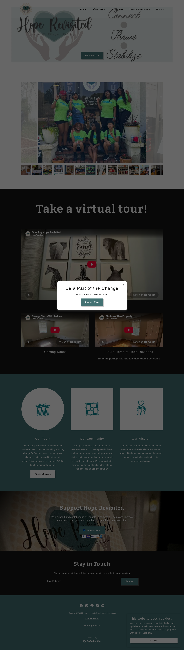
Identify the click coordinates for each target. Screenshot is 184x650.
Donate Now (92, 302)
